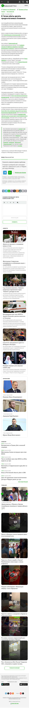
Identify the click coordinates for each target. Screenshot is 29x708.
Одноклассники (8, 144)
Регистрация (14, 217)
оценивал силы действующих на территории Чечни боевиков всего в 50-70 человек (14, 116)
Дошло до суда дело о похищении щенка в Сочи (13, 245)
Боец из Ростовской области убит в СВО (13, 472)
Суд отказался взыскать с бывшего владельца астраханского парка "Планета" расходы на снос (13, 289)
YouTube (20, 145)
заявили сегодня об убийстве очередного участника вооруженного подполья (12, 46)
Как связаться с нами (12, 681)
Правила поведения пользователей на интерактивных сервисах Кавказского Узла (14, 698)
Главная (3, 11)
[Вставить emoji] (17, 202)
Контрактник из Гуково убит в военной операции (13, 446)
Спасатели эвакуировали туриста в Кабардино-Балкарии (13, 343)
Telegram (18, 135)
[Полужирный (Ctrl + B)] (4, 202)
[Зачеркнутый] (13, 202)
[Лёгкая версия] (8, 2)
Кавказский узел (13, 43)
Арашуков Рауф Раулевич (10, 416)
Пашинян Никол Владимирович (12, 397)
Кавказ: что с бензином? (9, 9)
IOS (24, 129)
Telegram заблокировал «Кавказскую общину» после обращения (12, 587)
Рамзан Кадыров (22, 62)
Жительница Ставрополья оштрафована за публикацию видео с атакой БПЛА (14, 263)
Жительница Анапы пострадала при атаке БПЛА (14, 453)
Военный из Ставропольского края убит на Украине (14, 466)
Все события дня (23, 481)
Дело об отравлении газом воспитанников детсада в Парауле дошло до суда (14, 478)
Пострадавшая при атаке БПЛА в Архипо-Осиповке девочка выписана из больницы (14, 316)
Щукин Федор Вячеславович (11, 435)
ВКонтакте (18, 142)
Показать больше (14, 668)
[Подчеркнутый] (10, 202)
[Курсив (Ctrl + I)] (7, 202)
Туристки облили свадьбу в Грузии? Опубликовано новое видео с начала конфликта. (12, 561)
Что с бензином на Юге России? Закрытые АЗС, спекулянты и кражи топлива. (14, 663)
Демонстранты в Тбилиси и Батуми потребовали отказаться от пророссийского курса (14, 506)
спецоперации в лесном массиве (12, 35)
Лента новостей (10, 11)
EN (4, 1)
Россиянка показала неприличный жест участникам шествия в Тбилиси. (13, 639)
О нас (2, 681)
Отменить (14, 222)
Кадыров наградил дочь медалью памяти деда (13, 366)
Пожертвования (24, 681)
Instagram (11, 142)
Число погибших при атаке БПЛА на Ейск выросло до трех (14, 460)
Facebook (5, 142)
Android (20, 129)
